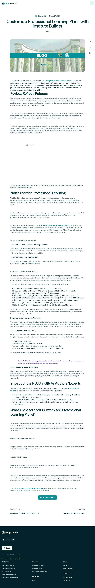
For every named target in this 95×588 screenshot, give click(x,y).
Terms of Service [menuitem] (7, 559)
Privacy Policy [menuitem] (18, 559)
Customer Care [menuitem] (37, 568)
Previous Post (15, 509)
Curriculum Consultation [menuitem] (40, 571)
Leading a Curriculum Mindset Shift (24, 513)
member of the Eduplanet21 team (31, 488)
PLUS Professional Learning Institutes (56, 225)
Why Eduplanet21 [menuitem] (68, 568)
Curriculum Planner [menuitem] (8, 565)
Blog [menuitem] (33, 580)
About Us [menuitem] (66, 565)
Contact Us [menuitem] (66, 580)
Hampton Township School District (59, 81)
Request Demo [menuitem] (67, 577)
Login (8, 548)
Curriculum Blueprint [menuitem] (8, 568)
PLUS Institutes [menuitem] (6, 571)
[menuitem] (3, 539)
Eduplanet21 (42, 16)
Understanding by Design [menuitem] (9, 574)
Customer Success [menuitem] (38, 565)
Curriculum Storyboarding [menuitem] (10, 577)
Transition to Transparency (74, 513)
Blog (47, 31)
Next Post (81, 509)
